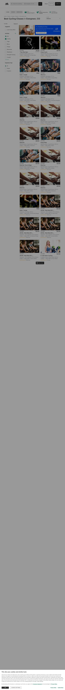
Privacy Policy (54, 684)
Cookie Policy (60, 687)
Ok (5, 687)
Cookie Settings (15, 687)
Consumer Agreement (37, 684)
